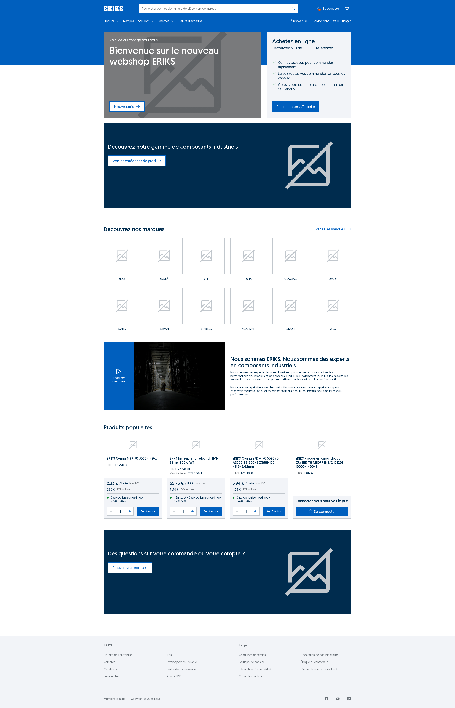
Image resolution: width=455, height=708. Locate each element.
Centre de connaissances (181, 669)
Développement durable (181, 662)
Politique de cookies (251, 662)
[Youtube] (338, 699)
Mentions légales (114, 699)
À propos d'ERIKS (300, 20)
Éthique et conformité (314, 662)
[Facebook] (326, 699)
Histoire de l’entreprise (118, 655)
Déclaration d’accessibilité (255, 669)
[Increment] (129, 511)
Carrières (109, 662)
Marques (128, 21)
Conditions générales (252, 655)
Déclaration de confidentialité (319, 655)
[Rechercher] (293, 8)
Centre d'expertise (190, 21)
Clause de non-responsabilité (319, 669)
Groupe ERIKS (174, 676)
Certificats (110, 669)
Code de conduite (250, 676)
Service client (321, 20)
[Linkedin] (349, 699)
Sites (169, 655)
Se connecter (325, 511)
